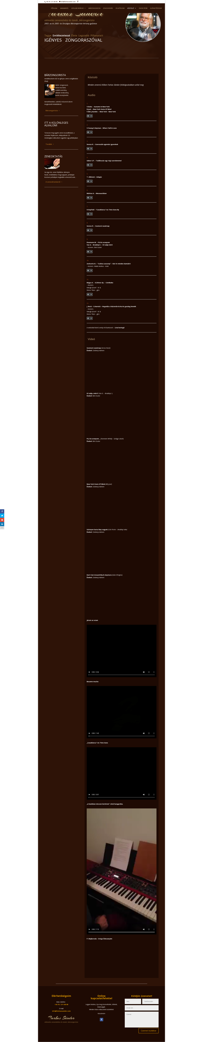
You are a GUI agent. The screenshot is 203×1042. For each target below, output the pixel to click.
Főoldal (54, 8)
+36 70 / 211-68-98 (61, 1004)
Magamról (64, 8)
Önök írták (143, 8)
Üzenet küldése (148, 1030)
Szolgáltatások (77, 8)
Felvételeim (120, 8)
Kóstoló (130, 8)
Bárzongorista (94, 8)
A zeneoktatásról (53, 182)
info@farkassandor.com (61, 1011)
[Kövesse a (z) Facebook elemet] (101, 1019)
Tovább (49, 144)
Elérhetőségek (156, 8)
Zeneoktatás (108, 8)
